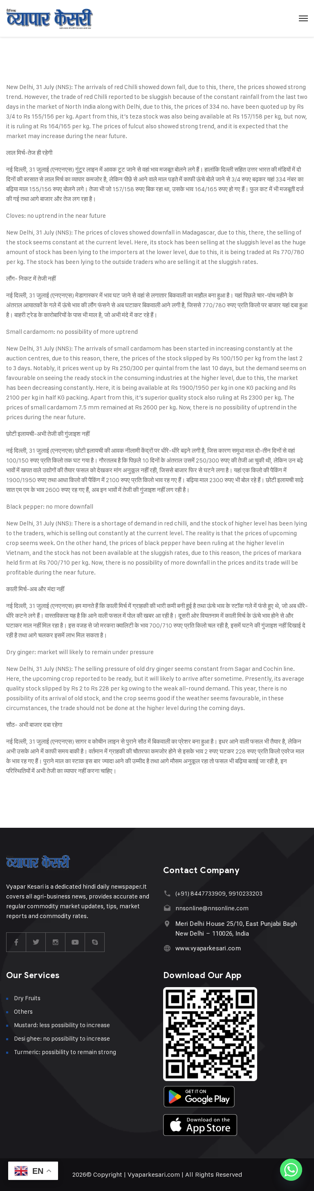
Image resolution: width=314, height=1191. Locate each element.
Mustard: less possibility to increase (62, 1025)
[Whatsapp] (291, 1170)
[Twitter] (36, 942)
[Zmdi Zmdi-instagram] (55, 942)
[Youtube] (75, 942)
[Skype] (95, 942)
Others (23, 1011)
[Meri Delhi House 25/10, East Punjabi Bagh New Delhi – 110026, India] (167, 923)
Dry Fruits (27, 998)
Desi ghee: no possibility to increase (62, 1038)
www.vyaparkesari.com (208, 948)
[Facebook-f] (16, 942)
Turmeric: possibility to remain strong (65, 1052)
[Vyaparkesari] (49, 18)
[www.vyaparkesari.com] (167, 948)
